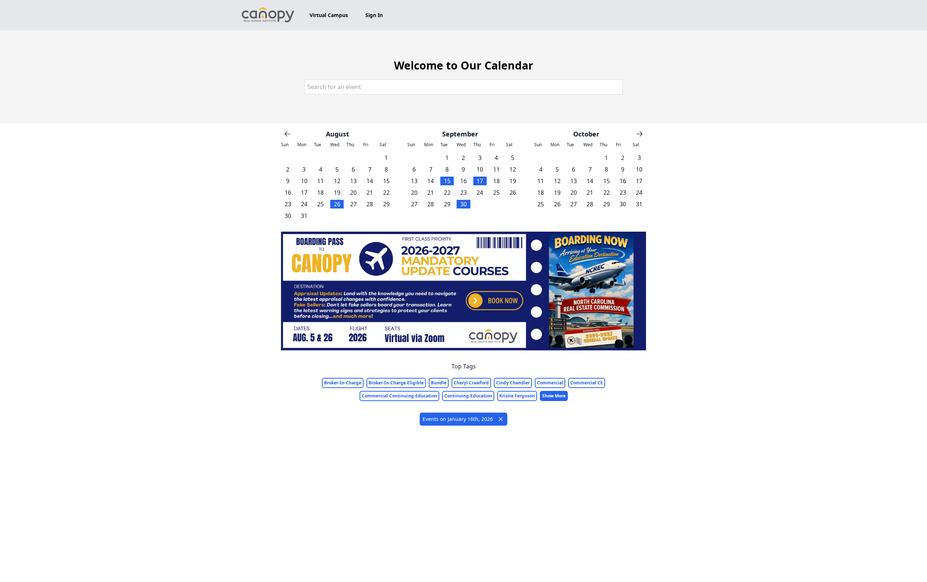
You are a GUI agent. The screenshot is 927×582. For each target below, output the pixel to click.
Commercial (550, 383)
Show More (554, 396)
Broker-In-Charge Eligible (396, 383)
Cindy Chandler (513, 383)
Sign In (374, 15)
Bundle (438, 383)
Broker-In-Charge (342, 383)
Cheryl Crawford (471, 383)
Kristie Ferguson (517, 396)
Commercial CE (586, 383)
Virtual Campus (329, 15)
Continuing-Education (468, 396)
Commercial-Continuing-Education (399, 396)
